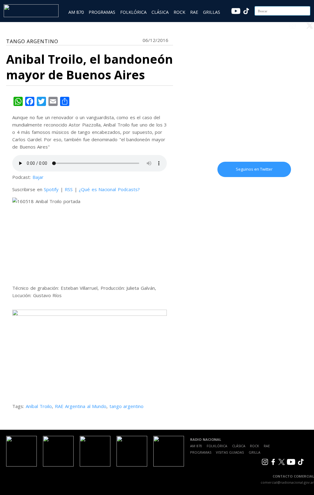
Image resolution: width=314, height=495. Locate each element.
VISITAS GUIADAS (230, 452)
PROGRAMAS (102, 12)
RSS (69, 189)
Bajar (38, 177)
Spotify (51, 189)
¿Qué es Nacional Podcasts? (109, 189)
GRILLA (254, 452)
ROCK (179, 12)
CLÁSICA (160, 12)
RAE (194, 12)
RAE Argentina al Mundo (81, 406)
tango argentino (126, 406)
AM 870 (76, 12)
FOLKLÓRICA (133, 12)
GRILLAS (211, 12)
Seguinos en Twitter (254, 169)
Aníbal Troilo (39, 406)
